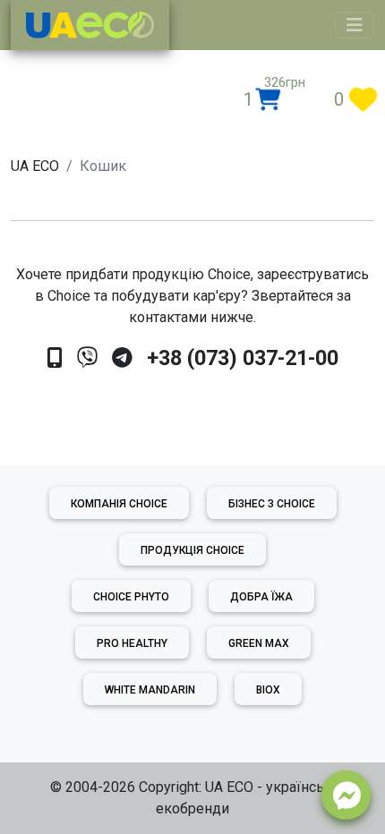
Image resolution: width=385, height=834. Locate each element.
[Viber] (87, 357)
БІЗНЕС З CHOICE (271, 504)
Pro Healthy (132, 643)
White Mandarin (150, 690)
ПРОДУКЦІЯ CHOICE (192, 550)
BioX (268, 690)
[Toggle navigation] (354, 25)
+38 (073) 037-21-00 (242, 357)
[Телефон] (55, 357)
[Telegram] (122, 357)
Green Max (258, 643)
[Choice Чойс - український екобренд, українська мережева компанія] (90, 25)
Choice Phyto (131, 597)
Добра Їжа (261, 597)
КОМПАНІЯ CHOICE (119, 504)
